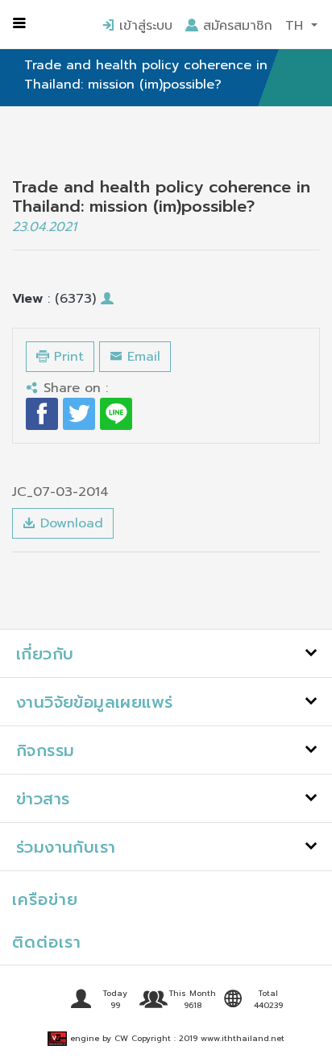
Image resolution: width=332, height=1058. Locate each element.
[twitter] (79, 414)
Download (69, 523)
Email (141, 356)
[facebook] (42, 414)
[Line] (116, 414)
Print (66, 356)
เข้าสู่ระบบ (143, 25)
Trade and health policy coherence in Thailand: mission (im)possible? (146, 75)
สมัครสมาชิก (235, 25)
